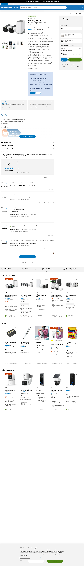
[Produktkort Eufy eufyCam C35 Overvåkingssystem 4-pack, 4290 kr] (72, 284)
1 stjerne (19, 170)
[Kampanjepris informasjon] (14, 302)
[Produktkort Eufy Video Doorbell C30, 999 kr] (72, 379)
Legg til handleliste (75, 13)
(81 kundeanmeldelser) (24, 348)
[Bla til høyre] (81, 299)
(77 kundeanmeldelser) (9, 394)
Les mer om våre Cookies (25, 557)
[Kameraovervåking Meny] (22, 11)
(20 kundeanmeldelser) (70, 348)
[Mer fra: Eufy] (4, 115)
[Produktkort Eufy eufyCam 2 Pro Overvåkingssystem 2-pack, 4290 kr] (42, 284)
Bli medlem (33, 92)
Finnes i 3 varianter (70, 36)
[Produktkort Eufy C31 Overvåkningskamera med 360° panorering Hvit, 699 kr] (27, 379)
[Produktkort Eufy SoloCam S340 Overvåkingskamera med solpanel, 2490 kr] (57, 379)
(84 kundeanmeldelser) (9, 299)
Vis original (26, 199)
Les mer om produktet (33, 68)
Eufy (33, 24)
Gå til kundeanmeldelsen (7, 107)
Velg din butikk (64, 54)
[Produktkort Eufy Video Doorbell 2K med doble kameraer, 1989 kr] (42, 379)
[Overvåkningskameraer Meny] (34, 11)
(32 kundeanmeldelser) (55, 348)
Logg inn (38, 92)
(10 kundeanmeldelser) (70, 299)
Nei (52, 189)
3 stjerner (19, 165)
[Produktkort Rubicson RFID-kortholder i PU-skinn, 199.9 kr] (11, 333)
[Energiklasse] (52, 340)
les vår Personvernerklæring (36, 557)
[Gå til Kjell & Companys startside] (7, 7)
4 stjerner (19, 163)
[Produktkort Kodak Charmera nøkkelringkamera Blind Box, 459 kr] (72, 333)
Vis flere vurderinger (27, 256)
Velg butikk (15, 316)
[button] (3, 43)
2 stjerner (19, 167)
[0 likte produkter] (79, 7)
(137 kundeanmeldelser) (40, 299)
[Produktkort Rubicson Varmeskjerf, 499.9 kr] (42, 333)
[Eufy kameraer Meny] (43, 11)
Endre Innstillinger (22, 561)
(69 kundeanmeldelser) (24, 299)
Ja (49, 189)
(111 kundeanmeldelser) (55, 394)
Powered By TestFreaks (48, 252)
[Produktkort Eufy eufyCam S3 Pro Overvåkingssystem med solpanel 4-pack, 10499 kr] (27, 284)
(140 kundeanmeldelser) (9, 346)
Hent (65, 59)
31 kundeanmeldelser (39, 29)
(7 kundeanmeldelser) (70, 391)
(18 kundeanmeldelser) (40, 393)
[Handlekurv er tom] (82, 7)
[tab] (4, 4)
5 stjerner (19, 161)
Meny (17, 7)
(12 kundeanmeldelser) (40, 345)
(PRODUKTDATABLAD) (58, 340)
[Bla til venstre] (2, 299)
